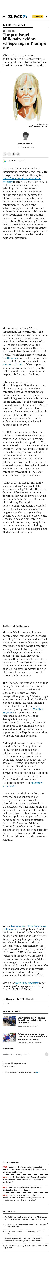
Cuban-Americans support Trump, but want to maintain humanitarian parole (32, 1036)
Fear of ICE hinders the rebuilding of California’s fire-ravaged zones (22, 1188)
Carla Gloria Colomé (25, 1042)
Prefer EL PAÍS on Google (15, 161)
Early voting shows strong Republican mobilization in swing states (32, 1020)
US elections (8, 31)
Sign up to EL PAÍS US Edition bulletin (21, 999)
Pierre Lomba (25, 143)
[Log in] (46, 16)
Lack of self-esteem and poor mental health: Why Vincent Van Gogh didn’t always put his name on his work (24, 1169)
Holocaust (13, 357)
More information (8, 1066)
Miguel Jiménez (23, 1026)
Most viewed (9, 1211)
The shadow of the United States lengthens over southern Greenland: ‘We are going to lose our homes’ (25, 1179)
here (38, 1072)
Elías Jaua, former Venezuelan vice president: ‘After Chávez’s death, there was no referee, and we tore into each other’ (23, 1197)
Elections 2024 (14, 25)
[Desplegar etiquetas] (46, 1054)
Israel (27, 1055)
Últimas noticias (11, 1162)
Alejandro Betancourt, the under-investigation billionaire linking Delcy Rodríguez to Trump (23, 1239)
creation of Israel (12, 364)
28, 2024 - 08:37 (25, 147)
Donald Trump (16, 1055)
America (6, 1055)
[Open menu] (5, 16)
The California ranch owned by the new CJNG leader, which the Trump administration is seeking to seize (26, 1218)
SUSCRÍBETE (38, 16)
